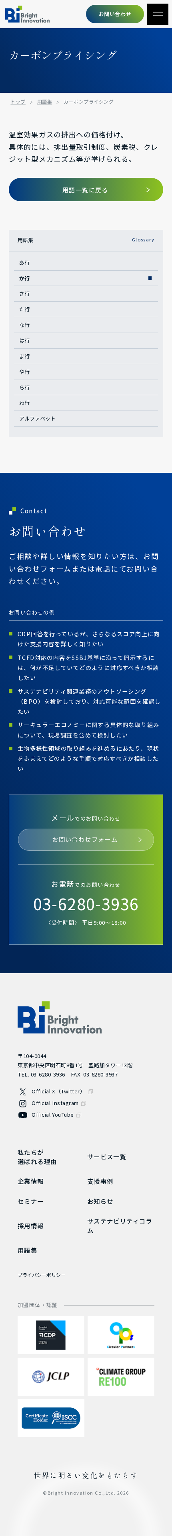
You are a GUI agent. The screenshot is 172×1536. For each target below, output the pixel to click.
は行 (24, 340)
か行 (24, 278)
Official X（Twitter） (58, 1091)
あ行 (24, 262)
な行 (24, 325)
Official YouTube (53, 1114)
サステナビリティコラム (119, 1225)
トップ (17, 101)
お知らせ (100, 1201)
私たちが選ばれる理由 (37, 1157)
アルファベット (37, 418)
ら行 (24, 387)
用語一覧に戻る (85, 189)
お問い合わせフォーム (85, 839)
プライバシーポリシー (42, 1274)
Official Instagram (55, 1103)
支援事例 (100, 1181)
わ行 (24, 402)
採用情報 (31, 1225)
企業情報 (31, 1181)
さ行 (24, 293)
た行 (24, 309)
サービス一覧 (106, 1156)
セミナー (31, 1201)
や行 (24, 372)
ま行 (24, 356)
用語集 (44, 101)
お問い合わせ (115, 14)
